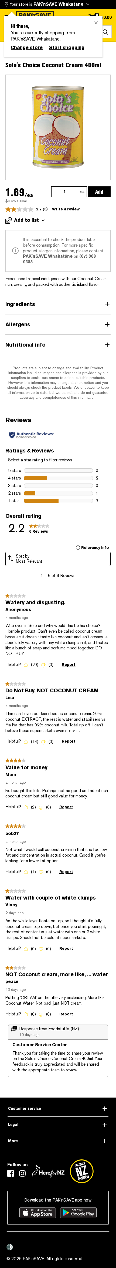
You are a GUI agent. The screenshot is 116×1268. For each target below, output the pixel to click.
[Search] (105, 31)
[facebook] (10, 1173)
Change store (27, 48)
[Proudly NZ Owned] (82, 1171)
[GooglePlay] (78, 1212)
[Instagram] (22, 1173)
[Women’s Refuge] (9, 1247)
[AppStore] (37, 1212)
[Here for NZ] (48, 1171)
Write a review (66, 209)
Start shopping (66, 48)
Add (99, 192)
